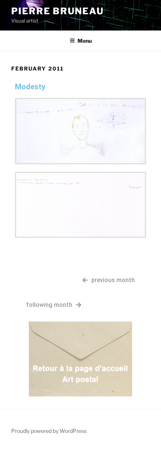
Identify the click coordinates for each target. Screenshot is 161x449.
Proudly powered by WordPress (48, 431)
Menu (85, 41)
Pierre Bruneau (57, 11)
